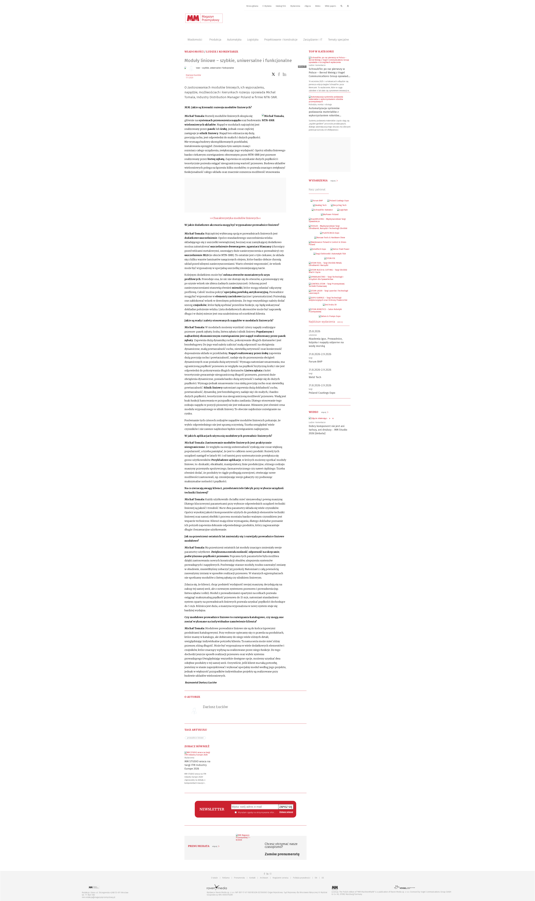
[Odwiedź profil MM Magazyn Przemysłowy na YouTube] (271, 874)
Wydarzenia (295, 6)
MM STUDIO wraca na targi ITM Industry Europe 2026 (197, 765)
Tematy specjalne (338, 39)
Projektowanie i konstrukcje (280, 39)
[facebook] (279, 74)
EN (316, 878)
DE (323, 878)
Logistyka (252, 39)
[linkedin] (284, 74)
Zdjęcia (308, 6)
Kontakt (252, 878)
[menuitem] (252, 6)
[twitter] (273, 74)
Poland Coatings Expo (322, 392)
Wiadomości (195, 39)
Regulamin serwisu (280, 878)
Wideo (317, 6)
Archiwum (264, 878)
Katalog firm (281, 6)
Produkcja (215, 39)
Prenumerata (239, 878)
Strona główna (252, 6)
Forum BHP (315, 361)
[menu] (267, 6)
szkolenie (313, 335)
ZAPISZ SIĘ (285, 807)
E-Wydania (267, 6)
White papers (330, 6)
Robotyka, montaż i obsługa (320, 104)
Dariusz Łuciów (193, 75)
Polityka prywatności (301, 878)
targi (310, 358)
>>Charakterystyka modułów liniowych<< (235, 218)
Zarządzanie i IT (312, 39)
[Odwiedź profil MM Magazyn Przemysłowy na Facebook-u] (264, 874)
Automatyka (234, 39)
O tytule (214, 878)
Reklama (225, 878)
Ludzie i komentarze (222, 51)
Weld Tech (315, 377)
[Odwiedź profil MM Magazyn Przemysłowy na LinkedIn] (267, 874)
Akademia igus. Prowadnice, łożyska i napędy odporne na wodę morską (326, 342)
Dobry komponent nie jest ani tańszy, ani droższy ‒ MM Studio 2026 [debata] (328, 429)
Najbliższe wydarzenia (326, 321)
